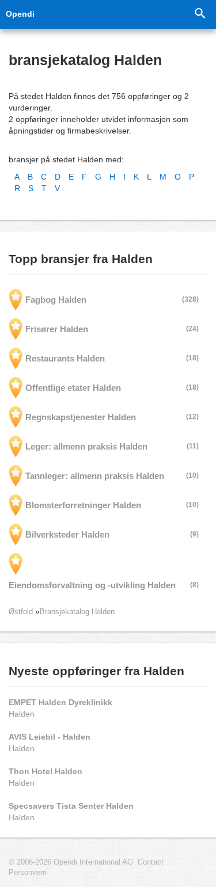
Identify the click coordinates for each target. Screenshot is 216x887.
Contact (151, 862)
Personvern (28, 873)
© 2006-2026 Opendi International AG (71, 862)
